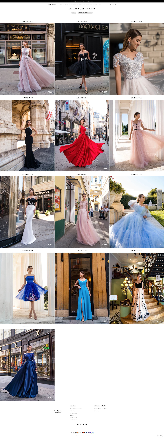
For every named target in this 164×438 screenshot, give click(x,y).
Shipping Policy (73, 413)
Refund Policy (73, 411)
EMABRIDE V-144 (136, 97)
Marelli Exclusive (80, 435)
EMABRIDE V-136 (27, 97)
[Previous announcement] (47, 1)
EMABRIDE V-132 (27, 21)
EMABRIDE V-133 (82, 21)
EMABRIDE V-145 (27, 174)
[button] (64, 4)
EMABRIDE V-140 (82, 97)
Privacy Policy (73, 415)
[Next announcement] (116, 1)
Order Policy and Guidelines (76, 408)
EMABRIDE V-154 (27, 327)
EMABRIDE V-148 (136, 174)
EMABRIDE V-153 (136, 250)
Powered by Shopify (86, 435)
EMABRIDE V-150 (27, 250)
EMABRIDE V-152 (82, 250)
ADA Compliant (73, 417)
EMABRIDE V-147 (82, 174)
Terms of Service (73, 420)
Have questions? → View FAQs (100, 408)
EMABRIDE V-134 (136, 21)
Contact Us (96, 411)
